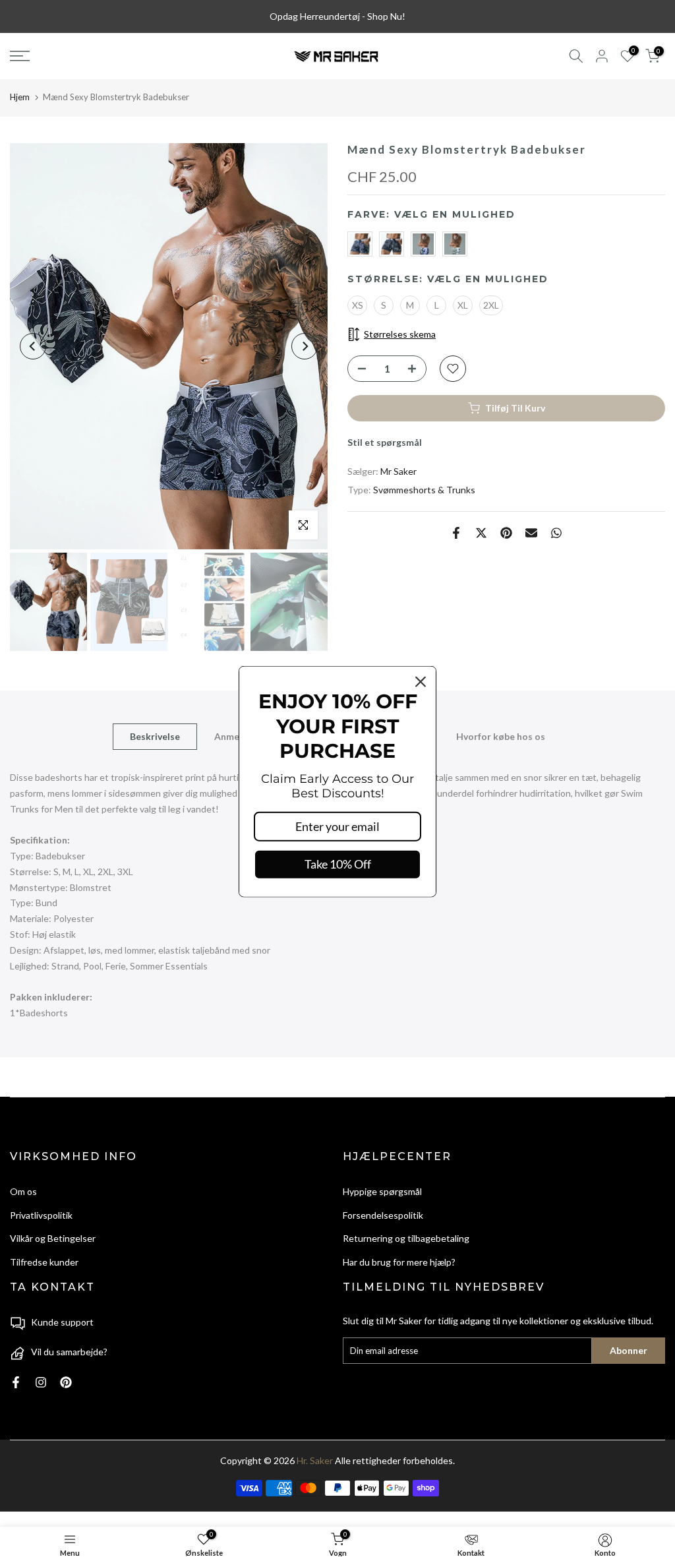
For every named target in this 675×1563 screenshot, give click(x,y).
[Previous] (33, 346)
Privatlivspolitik (41, 1215)
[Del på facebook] (456, 533)
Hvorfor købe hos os (500, 736)
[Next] (304, 346)
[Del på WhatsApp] (556, 533)
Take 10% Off (338, 864)
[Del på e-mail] (531, 533)
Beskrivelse (155, 736)
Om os (23, 1191)
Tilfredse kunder (44, 1262)
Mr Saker (398, 471)
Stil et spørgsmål (384, 442)
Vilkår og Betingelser (53, 1238)
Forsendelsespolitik (383, 1215)
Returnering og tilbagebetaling (406, 1238)
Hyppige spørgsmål (382, 1191)
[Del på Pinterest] (506, 533)
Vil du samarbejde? (69, 1351)
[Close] (420, 682)
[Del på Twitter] (481, 533)
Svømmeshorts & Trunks (424, 489)
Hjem (20, 97)
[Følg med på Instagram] (41, 1382)
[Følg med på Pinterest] (66, 1382)
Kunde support (62, 1322)
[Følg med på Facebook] (16, 1382)
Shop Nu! (386, 16)
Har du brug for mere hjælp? (399, 1262)
